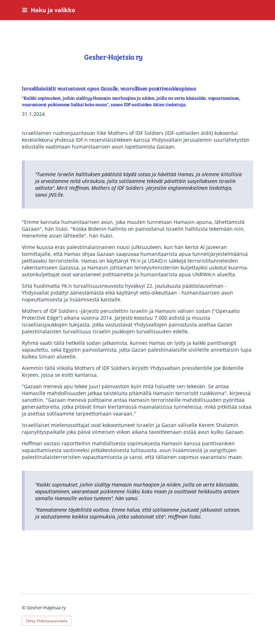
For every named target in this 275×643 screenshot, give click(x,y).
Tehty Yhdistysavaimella (47, 620)
